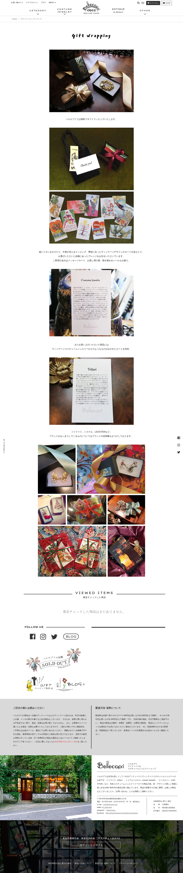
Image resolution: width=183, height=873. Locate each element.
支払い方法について (83, 863)
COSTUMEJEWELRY (64, 10)
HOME (14, 19)
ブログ (43, 2)
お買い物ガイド (17, 2)
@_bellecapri (107, 807)
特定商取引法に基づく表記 (66, 742)
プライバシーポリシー (128, 863)
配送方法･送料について (105, 863)
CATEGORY (37, 10)
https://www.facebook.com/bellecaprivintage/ (122, 813)
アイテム (154, 3)
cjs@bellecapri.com (110, 804)
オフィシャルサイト (91, 845)
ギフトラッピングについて (62, 4)
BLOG (71, 636)
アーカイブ (56, 4)
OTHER (145, 10)
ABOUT (51, 2)
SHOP (168, 3)
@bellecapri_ (111, 810)
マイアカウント (32, 2)
